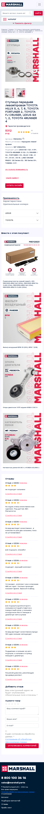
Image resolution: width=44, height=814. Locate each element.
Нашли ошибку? (12, 178)
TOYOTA (9, 220)
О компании (6, 794)
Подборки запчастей (10, 801)
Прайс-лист (6, 808)
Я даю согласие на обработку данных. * (20, 735)
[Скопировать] (23, 139)
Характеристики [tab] (12, 201)
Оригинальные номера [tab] (15, 204)
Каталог (12, 19)
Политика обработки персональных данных (18, 792)
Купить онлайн (14, 185)
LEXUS (8, 213)
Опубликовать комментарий (22, 746)
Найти (38, 13)
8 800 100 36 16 (13, 778)
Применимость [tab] (11, 198)
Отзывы (4, 804)
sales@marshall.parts (13, 782)
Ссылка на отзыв (13, 494)
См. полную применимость (16, 169)
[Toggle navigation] (39, 4)
